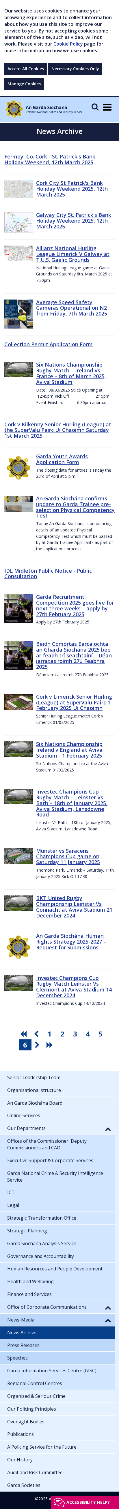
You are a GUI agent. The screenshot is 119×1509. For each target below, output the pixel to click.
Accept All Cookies (26, 68)
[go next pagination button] (37, 1044)
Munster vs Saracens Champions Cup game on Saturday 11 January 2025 (68, 856)
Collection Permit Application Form (48, 344)
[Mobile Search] (95, 106)
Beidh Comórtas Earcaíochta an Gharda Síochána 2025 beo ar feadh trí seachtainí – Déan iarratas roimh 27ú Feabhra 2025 (74, 655)
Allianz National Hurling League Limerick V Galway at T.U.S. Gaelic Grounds (72, 254)
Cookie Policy (68, 44)
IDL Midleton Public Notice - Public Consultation (48, 573)
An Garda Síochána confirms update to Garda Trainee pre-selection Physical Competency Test (75, 507)
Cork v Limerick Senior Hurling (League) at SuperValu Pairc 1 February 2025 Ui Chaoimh (74, 702)
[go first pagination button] (24, 1033)
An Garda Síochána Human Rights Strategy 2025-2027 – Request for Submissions (71, 941)
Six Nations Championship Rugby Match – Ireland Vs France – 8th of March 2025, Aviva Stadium (71, 373)
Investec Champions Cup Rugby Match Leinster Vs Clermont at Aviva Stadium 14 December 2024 (74, 986)
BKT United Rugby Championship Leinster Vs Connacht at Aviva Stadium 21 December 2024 (74, 907)
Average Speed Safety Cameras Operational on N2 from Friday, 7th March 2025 (71, 308)
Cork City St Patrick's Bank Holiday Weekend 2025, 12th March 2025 (72, 188)
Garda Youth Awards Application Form (62, 459)
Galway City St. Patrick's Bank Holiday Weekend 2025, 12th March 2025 (73, 220)
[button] (108, 1129)
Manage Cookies (24, 83)
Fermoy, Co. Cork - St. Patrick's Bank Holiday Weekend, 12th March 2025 (49, 159)
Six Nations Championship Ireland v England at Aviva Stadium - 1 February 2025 (69, 749)
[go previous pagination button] (36, 1033)
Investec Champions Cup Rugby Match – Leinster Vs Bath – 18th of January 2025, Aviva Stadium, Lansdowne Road (71, 803)
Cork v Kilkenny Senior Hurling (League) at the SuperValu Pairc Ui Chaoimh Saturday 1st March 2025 (57, 430)
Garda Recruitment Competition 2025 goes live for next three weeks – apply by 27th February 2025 (75, 605)
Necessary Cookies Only (75, 68)
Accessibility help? (88, 1502)
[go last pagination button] (50, 1044)
